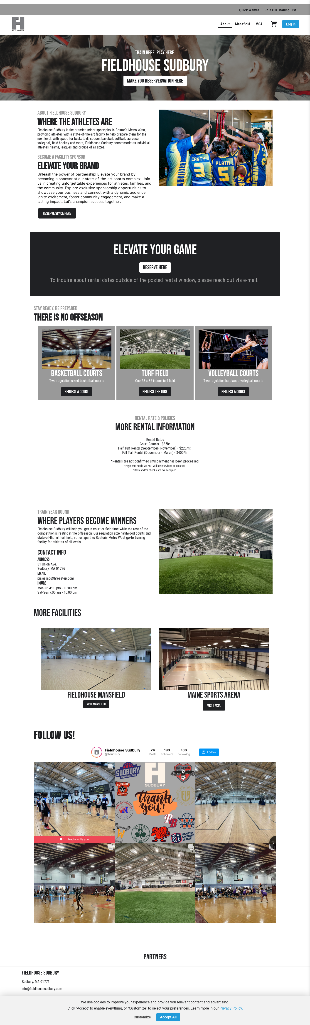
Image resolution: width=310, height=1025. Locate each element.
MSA (259, 24)
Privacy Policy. (231, 1008)
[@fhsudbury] (96, 752)
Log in (290, 24)
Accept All (168, 1017)
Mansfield (242, 24)
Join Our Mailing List (280, 10)
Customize (142, 1017)
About (225, 24)
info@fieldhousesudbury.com (42, 989)
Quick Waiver (249, 10)
